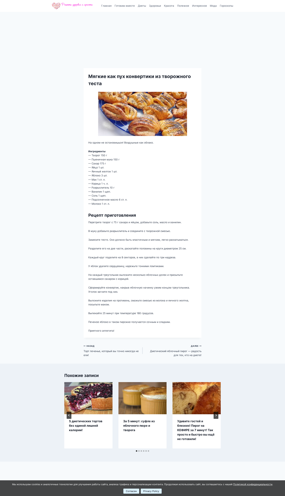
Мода (213, 5)
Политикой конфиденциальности (252, 484)
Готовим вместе (125, 5)
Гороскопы (226, 5)
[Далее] (216, 415)
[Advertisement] (142, 34)
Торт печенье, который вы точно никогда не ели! (111, 351)
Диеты (142, 5)
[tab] (136, 451)
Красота (169, 5)
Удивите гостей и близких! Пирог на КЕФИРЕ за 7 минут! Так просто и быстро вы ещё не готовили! (195, 430)
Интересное (199, 5)
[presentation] (88, 398)
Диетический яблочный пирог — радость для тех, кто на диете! (175, 351)
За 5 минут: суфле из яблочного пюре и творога (139, 425)
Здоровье (155, 5)
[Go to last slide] (69, 415)
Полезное (183, 5)
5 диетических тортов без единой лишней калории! (85, 425)
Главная (106, 5)
